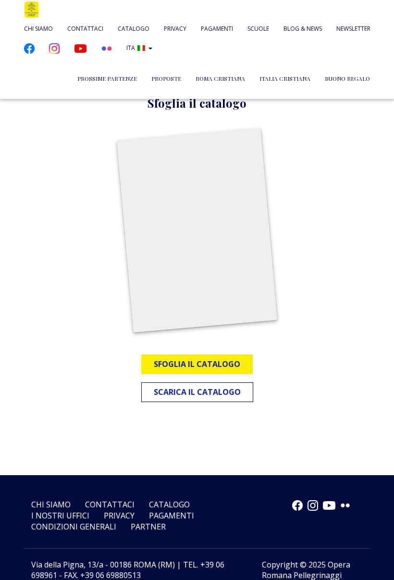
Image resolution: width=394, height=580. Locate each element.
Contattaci (85, 29)
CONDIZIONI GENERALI (73, 526)
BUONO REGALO (347, 78)
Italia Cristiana (284, 78)
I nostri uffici (60, 515)
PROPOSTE (166, 78)
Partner (148, 526)
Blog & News (302, 29)
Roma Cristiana (220, 78)
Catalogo (133, 29)
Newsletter (353, 29)
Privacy (175, 29)
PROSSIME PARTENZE (107, 78)
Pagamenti (217, 29)
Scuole (258, 29)
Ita (130, 48)
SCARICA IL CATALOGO (197, 392)
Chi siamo (38, 29)
